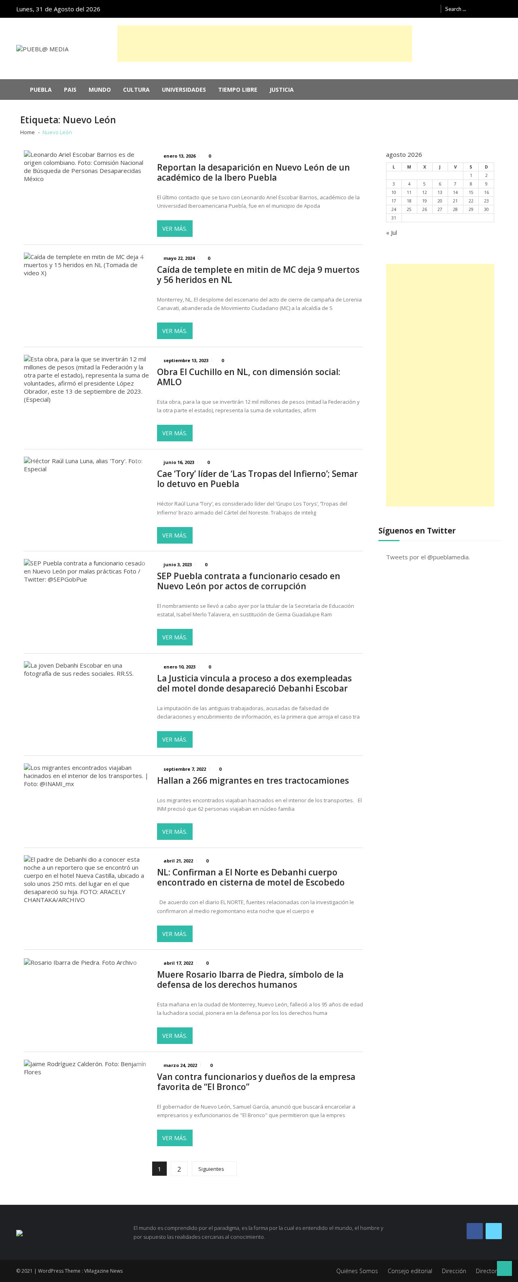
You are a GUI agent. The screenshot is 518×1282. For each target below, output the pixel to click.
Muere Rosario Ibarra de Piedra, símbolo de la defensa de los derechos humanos (250, 980)
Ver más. (174, 228)
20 (439, 201)
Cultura (136, 89)
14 (455, 192)
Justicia (282, 89)
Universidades (184, 89)
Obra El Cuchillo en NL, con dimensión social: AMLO (248, 377)
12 (424, 192)
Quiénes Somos (357, 1271)
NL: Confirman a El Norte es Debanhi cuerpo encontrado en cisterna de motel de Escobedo (251, 877)
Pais (70, 89)
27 (439, 209)
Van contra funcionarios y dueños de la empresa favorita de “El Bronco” (256, 1082)
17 (393, 201)
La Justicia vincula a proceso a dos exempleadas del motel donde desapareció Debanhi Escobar (254, 683)
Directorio (489, 1271)
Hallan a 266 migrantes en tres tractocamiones (253, 781)
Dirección (454, 1271)
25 (409, 209)
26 (424, 209)
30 (486, 209)
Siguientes (211, 1168)
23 (486, 201)
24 (393, 209)
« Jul (391, 232)
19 (424, 201)
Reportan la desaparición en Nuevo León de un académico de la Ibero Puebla (253, 172)
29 (471, 209)
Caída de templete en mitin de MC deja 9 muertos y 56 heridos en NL (258, 275)
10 (393, 192)
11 (409, 192)
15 (471, 192)
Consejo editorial (410, 1271)
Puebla (41, 89)
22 (471, 201)
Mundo (100, 89)
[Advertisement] (264, 43)
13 (439, 192)
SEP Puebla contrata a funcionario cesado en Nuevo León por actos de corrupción (248, 581)
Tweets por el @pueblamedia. (428, 557)
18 (409, 201)
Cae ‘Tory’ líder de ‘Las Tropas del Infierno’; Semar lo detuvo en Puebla (257, 479)
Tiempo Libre (237, 89)
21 (455, 201)
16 (486, 192)
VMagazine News (103, 1270)
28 (455, 209)
